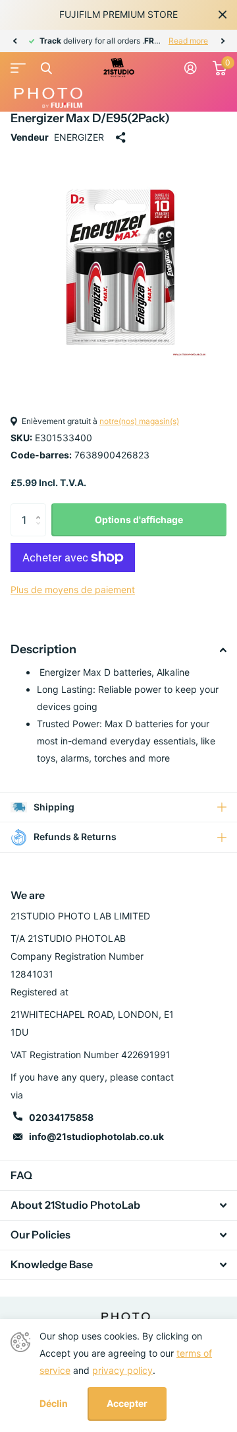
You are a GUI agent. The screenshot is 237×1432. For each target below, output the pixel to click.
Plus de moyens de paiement (73, 589)
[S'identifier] (190, 68)
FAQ (21, 1175)
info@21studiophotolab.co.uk (96, 1136)
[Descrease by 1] (41, 531)
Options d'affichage (139, 519)
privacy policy (122, 1370)
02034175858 (61, 1117)
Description (43, 649)
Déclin (54, 1403)
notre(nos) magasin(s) (139, 421)
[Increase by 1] (41, 508)
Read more (188, 41)
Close (222, 14)
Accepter (127, 1403)
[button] (14, 41)
